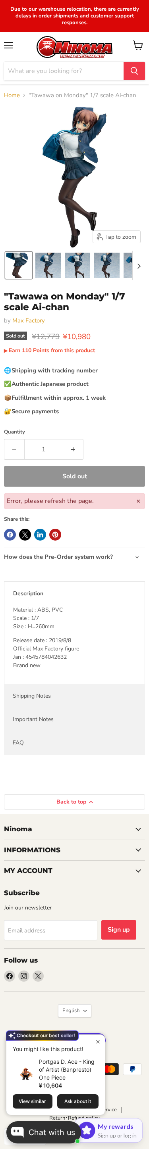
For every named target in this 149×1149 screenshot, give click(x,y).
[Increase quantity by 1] (73, 449)
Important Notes (33, 719)
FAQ (18, 742)
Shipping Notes (32, 696)
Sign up (119, 929)
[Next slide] (138, 265)
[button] (18, 265)
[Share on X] (25, 535)
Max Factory (28, 320)
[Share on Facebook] (10, 535)
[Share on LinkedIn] (40, 535)
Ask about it (77, 1101)
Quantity (14, 432)
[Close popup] (98, 1041)
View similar (32, 1101)
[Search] (134, 71)
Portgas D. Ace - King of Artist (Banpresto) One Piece (67, 1069)
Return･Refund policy (74, 1118)
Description (28, 593)
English (70, 1010)
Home (12, 95)
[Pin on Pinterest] (55, 535)
